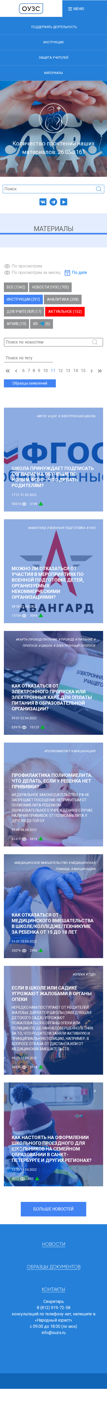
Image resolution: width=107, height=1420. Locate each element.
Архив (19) (16, 324)
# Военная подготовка (66, 528)
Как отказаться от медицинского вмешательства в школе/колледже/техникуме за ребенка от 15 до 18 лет (52, 923)
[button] (76, 8)
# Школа (45, 646)
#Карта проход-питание (36, 639)
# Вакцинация (83, 751)
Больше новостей (53, 1209)
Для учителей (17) (24, 311)
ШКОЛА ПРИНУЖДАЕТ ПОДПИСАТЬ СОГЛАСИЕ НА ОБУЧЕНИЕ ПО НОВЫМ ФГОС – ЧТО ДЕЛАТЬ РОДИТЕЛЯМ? (53, 477)
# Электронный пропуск (74, 646)
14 (75, 370)
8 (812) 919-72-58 (53, 1307)
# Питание (83, 639)
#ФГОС (42, 416)
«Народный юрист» (53, 1320)
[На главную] (31, 8)
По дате (79, 272)
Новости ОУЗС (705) (50, 287)
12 (60, 370)
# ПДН (90, 974)
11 (53, 370)
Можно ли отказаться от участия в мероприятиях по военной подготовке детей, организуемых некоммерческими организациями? (48, 583)
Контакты (53, 1289)
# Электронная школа (76, 416)
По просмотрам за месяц (36, 272)
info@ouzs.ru (53, 1332)
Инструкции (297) (23, 299)
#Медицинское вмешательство (40, 863)
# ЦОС (52, 416)
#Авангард (37, 528)
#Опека (78, 974)
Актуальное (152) (65, 311)
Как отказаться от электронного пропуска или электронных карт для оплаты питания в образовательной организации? (52, 697)
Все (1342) (16, 287)
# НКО (90, 528)
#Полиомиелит (57, 751)
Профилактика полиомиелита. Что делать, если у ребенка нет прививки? (52, 780)
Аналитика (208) (63, 299)
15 (83, 370)
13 (68, 370)
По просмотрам (27, 266)
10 (45, 370)
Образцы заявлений (29, 383)
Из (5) (41, 324)
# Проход (66, 639)
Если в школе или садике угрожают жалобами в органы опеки (52, 993)
